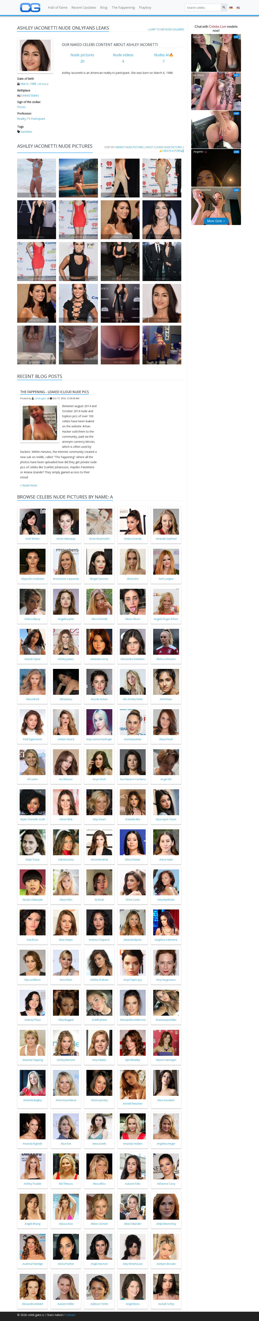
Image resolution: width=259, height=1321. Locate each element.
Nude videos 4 (123, 58)
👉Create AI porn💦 (171, 150)
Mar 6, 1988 (28, 84)
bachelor (26, 132)
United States (30, 95)
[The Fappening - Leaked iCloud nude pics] (40, 423)
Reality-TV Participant (31, 119)
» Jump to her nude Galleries (166, 29)
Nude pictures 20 (82, 58)
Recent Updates (83, 7)
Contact (70, 1315)
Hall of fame (57, 7)
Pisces (21, 107)
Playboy (145, 7)
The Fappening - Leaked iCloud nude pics (54, 392)
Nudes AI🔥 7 (163, 58)
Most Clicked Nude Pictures (164, 147)
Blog (103, 7)
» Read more (28, 485)
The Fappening (123, 7)
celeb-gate (40, 398)
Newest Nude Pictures (130, 147)
